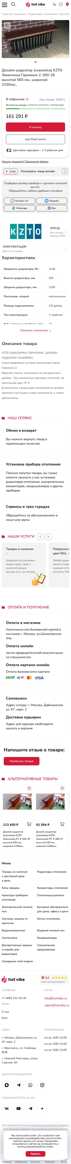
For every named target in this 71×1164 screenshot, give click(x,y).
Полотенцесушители (50, 895)
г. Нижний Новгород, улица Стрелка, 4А (20, 1060)
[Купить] (29, 824)
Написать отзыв (22, 761)
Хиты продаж (10, 888)
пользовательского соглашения (50, 1128)
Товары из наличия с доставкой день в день (14, 876)
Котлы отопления (48, 919)
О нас (5, 1012)
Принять (35, 1153)
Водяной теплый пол (50, 930)
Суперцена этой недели (17, 961)
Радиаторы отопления (42, 14)
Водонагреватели (13, 930)
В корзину (35, 127)
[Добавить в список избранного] (27, 99)
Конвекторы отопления (52, 888)
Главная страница (13, 14)
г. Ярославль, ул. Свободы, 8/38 (19, 1050)
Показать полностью (34, 330)
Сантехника (9, 938)
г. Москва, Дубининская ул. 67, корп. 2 (19, 1040)
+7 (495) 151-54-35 (14, 998)
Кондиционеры (47, 938)
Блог (5, 1018)
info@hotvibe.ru (55, 998)
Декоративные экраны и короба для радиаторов (17, 949)
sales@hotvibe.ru (56, 1005)
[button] (40, 537)
